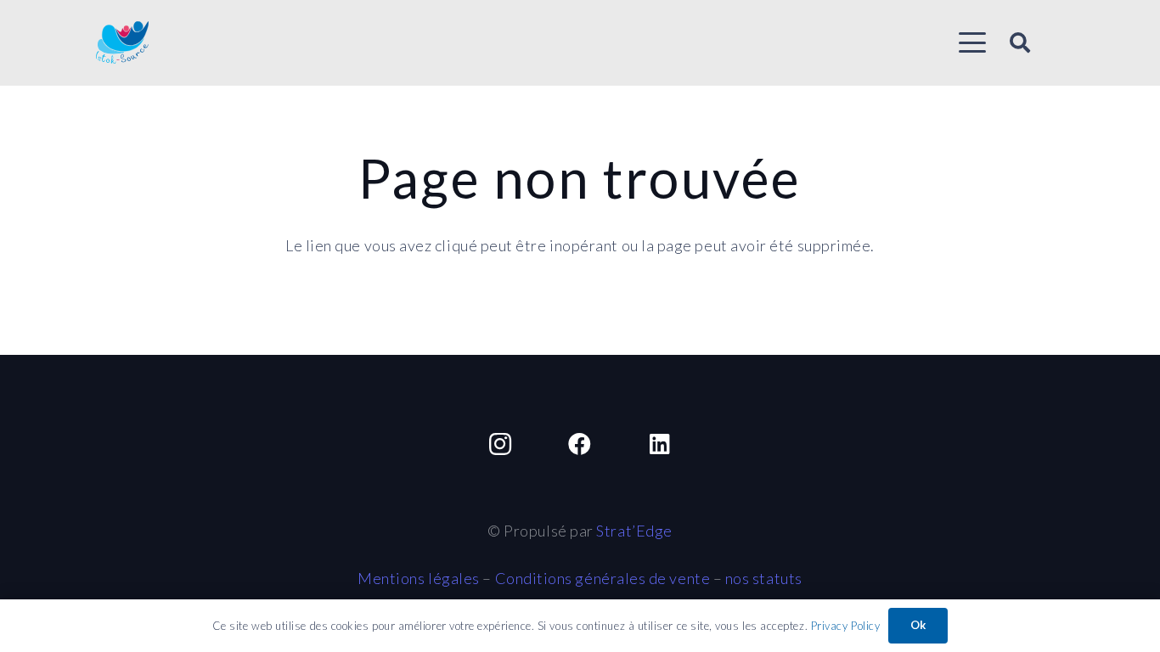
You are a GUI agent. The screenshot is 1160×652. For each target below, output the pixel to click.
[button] (972, 42)
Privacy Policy (846, 625)
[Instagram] (500, 444)
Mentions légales (419, 578)
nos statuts (763, 578)
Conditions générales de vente (603, 578)
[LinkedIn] (659, 444)
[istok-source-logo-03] (122, 42)
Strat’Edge (634, 530)
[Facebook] (579, 444)
